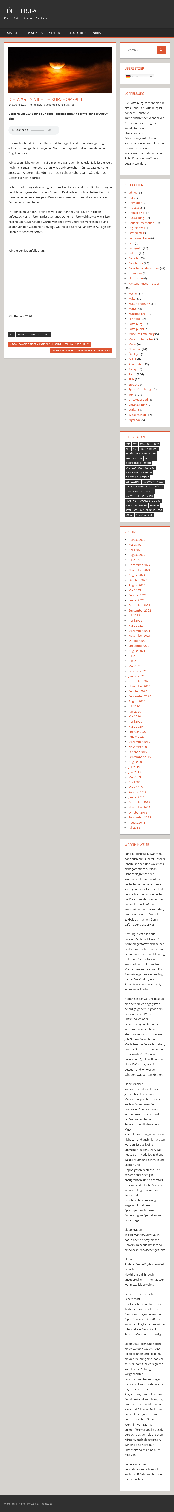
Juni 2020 (135, 711)
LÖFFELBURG (21, 10)
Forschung (132, 472)
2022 (156, 444)
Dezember (149, 467)
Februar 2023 (138, 595)
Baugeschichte (134, 458)
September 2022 (140, 610)
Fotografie (135, 248)
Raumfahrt (49, 104)
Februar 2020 (138, 732)
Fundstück (132, 477)
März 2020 (136, 726)
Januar (160, 481)
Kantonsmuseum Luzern (145, 283)
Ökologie (134, 354)
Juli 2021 (134, 656)
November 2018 (139, 807)
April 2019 (135, 782)
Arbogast (135, 208)
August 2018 (137, 822)
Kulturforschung (139, 304)
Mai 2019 (130, 496)
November (144, 500)
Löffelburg (135, 324)
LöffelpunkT (136, 329)
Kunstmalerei (137, 314)
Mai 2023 (135, 590)
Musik (132, 344)
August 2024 (137, 575)
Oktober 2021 (138, 641)
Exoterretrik (137, 233)
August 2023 (137, 585)
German (135, 76)
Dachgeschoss (134, 467)
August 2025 (137, 555)
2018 (128, 444)
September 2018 (140, 817)
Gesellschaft (133, 481)
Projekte (34, 33)
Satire (59, 104)
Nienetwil (55, 33)
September (131, 510)
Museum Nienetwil (141, 339)
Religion (154, 505)
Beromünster (133, 463)
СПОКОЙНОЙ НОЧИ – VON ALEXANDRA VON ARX (79, 351)
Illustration (136, 278)
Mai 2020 (135, 716)
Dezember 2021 (139, 631)
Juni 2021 (135, 661)
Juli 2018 (134, 828)
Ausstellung (136, 218)
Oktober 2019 (138, 752)
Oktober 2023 (138, 580)
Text (73, 104)
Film (131, 243)
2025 (142, 449)
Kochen (133, 293)
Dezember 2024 (139, 565)
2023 (128, 449)
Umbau (129, 515)
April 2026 (135, 550)
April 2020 (135, 721)
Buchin (147, 463)
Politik (133, 359)
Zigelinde (135, 420)
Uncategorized (138, 400)
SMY (66, 104)
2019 (135, 444)
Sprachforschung (140, 389)
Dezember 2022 (139, 605)
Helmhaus (135, 273)
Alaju (132, 197)
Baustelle (150, 458)
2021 (149, 444)
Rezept (133, 369)
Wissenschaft (137, 415)
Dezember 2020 (139, 681)
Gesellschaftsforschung (144, 268)
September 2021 (140, 646)
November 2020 (139, 686)
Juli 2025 (134, 560)
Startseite (14, 33)
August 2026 (137, 540)
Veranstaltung (138, 405)
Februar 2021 (138, 671)
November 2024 (139, 570)
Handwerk (148, 481)
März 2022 (136, 625)
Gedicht (134, 258)
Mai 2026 (135, 545)
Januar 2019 (137, 797)
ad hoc (37, 104)
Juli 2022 (134, 615)
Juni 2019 (135, 772)
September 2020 (140, 696)
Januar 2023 (137, 600)
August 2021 (137, 651)
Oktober (156, 500)
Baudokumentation (141, 223)
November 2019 (139, 747)
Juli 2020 (134, 706)
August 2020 (137, 701)
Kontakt (98, 33)
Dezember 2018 (139, 802)
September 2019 (140, 757)
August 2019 (137, 762)
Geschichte (76, 33)
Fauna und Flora (139, 238)
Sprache (134, 384)
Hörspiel (21, 334)
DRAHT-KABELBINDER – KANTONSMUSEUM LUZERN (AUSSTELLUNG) (50, 344)
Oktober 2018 (138, 812)
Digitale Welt (137, 228)
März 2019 (136, 787)
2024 (135, 449)
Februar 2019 (138, 792)
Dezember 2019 (139, 742)
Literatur (134, 319)
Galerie (133, 253)
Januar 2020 (137, 737)
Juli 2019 (134, 767)
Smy (40, 334)
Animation (135, 203)
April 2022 (135, 620)
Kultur (32, 334)
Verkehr (134, 410)
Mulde (140, 496)
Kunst (132, 309)
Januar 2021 (137, 676)
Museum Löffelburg (142, 334)
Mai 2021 (135, 666)
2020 (12, 334)
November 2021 (139, 635)
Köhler (159, 486)
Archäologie (136, 213)
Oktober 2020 (138, 691)
